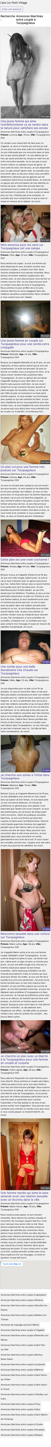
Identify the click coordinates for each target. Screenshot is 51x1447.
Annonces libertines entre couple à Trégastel (22, 1330)
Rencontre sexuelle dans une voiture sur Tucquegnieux (25, 935)
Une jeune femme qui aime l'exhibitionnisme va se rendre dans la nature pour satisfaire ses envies (24, 124)
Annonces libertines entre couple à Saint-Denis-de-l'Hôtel (24, 1377)
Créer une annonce (11, 9)
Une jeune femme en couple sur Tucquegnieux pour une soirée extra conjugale (25, 344)
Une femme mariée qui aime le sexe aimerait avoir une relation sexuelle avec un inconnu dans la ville (24, 1196)
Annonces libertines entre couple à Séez (20, 1409)
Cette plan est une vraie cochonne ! (25, 559)
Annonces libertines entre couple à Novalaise (23, 1429)
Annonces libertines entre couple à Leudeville (23, 1364)
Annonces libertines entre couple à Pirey (20, 1404)
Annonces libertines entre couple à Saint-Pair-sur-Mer (23, 1347)
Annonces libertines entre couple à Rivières (22, 1300)
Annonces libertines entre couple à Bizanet (21, 1435)
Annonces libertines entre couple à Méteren (22, 1369)
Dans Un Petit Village (13, 2)
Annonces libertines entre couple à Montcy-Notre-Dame (22, 1356)
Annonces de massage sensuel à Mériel (20, 1324)
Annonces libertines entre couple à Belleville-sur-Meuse (25, 1337)
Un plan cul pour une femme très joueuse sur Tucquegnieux (23, 468)
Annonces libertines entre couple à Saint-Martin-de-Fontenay (24, 1416)
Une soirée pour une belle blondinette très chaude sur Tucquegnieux (19, 670)
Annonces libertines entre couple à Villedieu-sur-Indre (25, 1396)
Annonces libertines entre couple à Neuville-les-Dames (24, 1307)
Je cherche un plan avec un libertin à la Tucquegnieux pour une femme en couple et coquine (24, 1059)
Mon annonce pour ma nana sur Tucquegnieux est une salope (22, 246)
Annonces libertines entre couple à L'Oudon (22, 1424)
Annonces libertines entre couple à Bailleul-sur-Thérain (24, 1317)
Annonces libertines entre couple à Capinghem (23, 1295)
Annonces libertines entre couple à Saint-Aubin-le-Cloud (24, 1386)
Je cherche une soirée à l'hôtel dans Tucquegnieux (25, 776)
